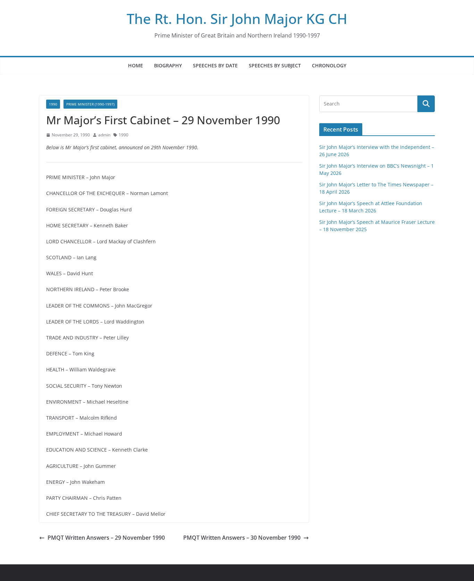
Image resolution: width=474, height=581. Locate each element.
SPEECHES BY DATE (215, 65)
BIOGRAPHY (168, 65)
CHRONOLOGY (329, 65)
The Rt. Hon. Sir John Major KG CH (237, 18)
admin (104, 135)
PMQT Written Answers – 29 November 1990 (106, 537)
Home (135, 65)
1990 (53, 104)
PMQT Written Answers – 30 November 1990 (242, 537)
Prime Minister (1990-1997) (90, 104)
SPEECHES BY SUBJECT (275, 65)
